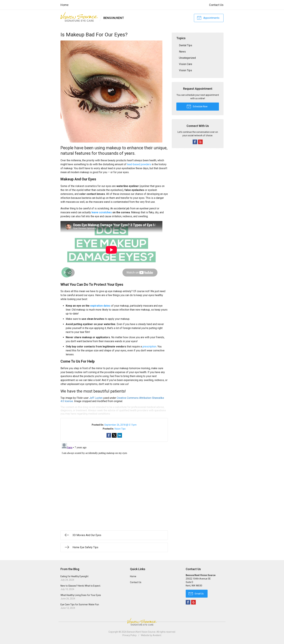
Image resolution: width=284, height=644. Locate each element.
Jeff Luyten (96, 397)
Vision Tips (120, 428)
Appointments (211, 17)
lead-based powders (139, 164)
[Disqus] (114, 483)
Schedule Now (200, 106)
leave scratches (102, 212)
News (182, 51)
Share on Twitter (114, 435)
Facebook (195, 142)
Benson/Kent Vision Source (141, 632)
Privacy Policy (129, 635)
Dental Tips (185, 45)
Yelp (200, 142)
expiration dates (100, 305)
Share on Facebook (108, 435)
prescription (149, 346)
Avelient (157, 635)
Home (64, 5)
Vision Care (185, 64)
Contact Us (216, 5)
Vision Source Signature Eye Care (142, 622)
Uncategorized (187, 57)
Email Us (199, 593)
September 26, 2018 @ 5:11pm (120, 424)
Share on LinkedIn (119, 435)
